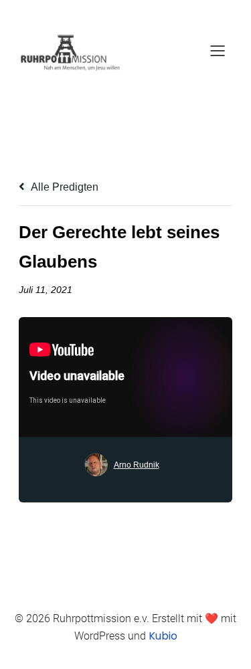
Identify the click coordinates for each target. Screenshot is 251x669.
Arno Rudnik (136, 465)
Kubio (163, 636)
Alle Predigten (63, 187)
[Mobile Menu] (217, 50)
